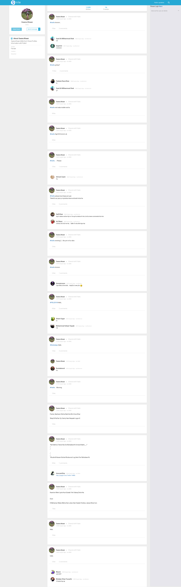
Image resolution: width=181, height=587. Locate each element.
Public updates (160, 2)
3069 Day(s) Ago (61, 104)
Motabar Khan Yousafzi (64, 579)
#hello (52, 22)
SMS (70, 19)
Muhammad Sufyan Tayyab (65, 326)
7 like (53, 509)
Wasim (58, 572)
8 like (53, 113)
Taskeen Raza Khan (62, 81)
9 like (53, 28)
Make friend (16, 29)
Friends (106, 8)
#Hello (52, 196)
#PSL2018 (54, 302)
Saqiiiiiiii (59, 46)
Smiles (88, 8)
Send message (32, 29)
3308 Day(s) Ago (61, 410)
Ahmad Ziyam (61, 177)
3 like (53, 393)
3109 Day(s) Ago (61, 341)
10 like (54, 71)
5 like (53, 166)
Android (89, 38)
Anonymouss (60, 283)
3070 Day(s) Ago (61, 237)
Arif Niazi (59, 221)
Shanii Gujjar (60, 319)
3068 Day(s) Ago (61, 19)
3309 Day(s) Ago (61, 552)
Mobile (80, 283)
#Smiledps (54, 345)
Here (160, 6)
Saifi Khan (59, 214)
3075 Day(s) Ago (61, 299)
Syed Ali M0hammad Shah (65, 38)
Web (79, 473)
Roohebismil (60, 368)
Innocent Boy (60, 473)
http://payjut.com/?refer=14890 (65, 475)
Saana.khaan (60, 16)
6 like (53, 273)
